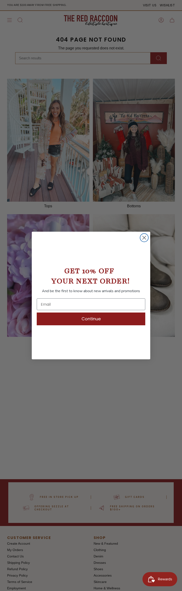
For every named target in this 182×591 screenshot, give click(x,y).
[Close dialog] (144, 238)
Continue (91, 319)
